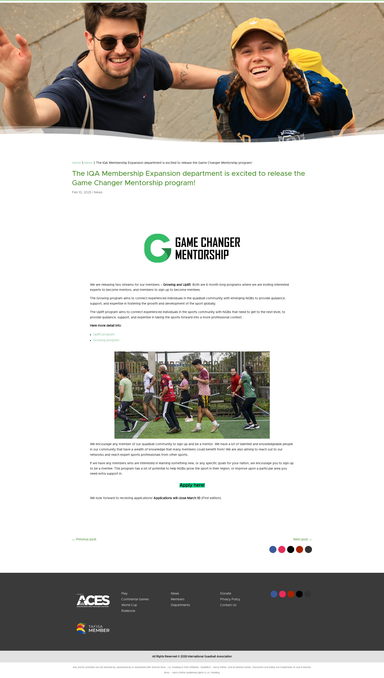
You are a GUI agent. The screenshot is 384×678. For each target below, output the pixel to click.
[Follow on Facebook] (272, 549)
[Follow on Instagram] (281, 549)
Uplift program (104, 334)
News (98, 192)
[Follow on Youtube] (299, 549)
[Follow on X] (290, 549)
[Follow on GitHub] (308, 549)
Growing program (106, 340)
